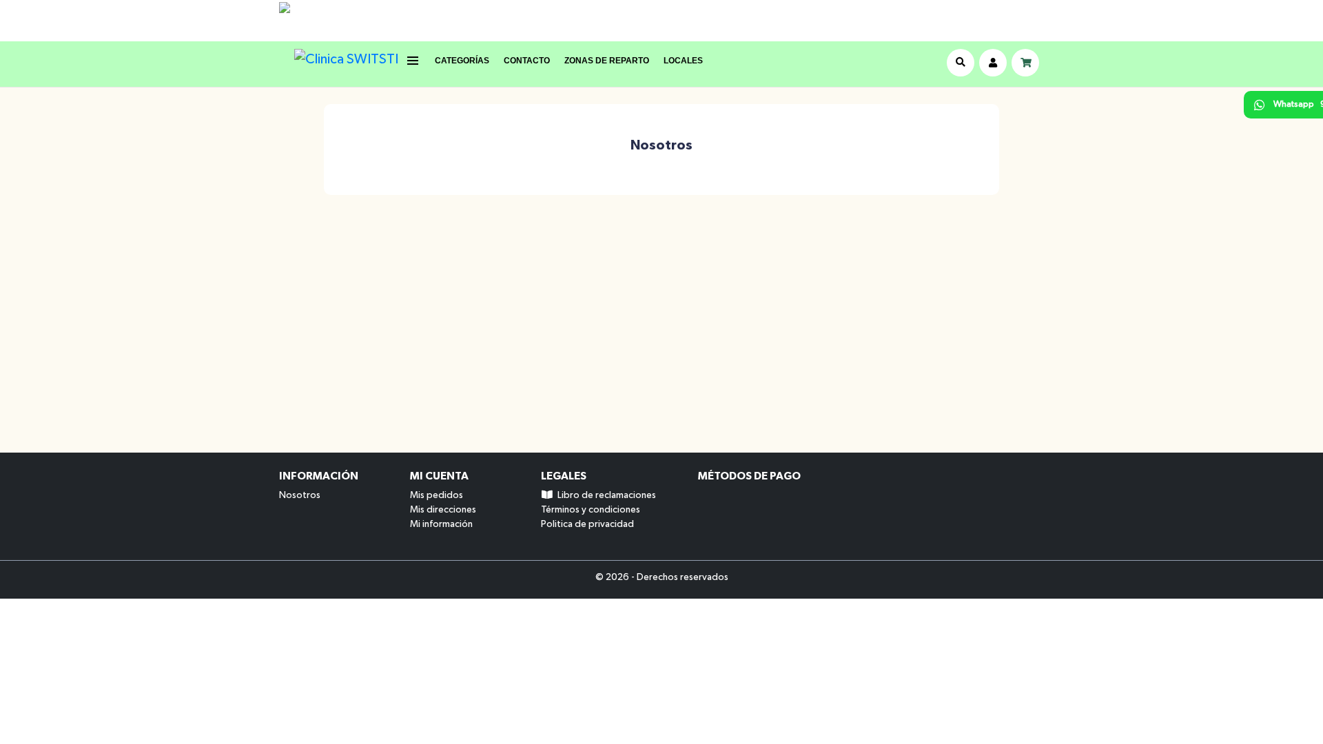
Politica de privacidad (587, 524)
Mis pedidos (436, 495)
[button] (454, 60)
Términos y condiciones (590, 510)
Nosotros (299, 495)
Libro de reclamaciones (604, 495)
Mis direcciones (443, 510)
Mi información (441, 524)
